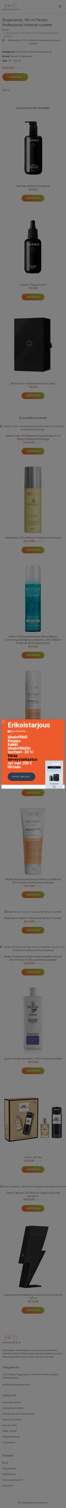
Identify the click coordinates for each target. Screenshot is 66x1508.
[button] (21, 777)
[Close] (3, 721)
